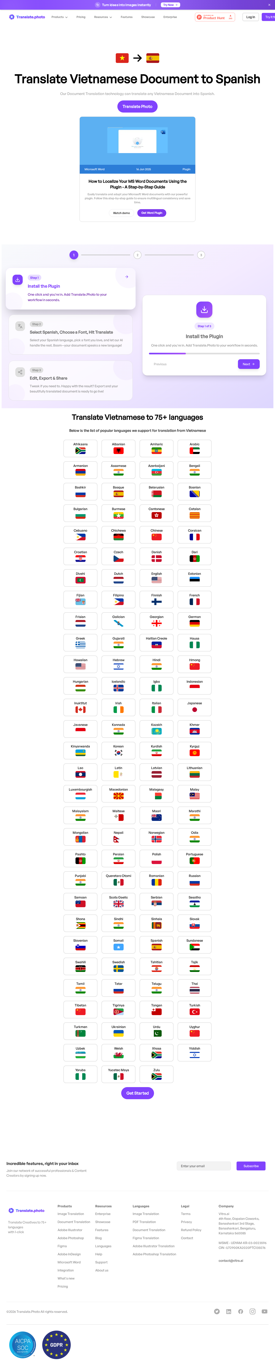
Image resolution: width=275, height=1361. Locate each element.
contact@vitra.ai (231, 1261)
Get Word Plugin (151, 212)
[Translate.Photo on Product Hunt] (215, 17)
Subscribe (251, 1166)
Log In (250, 17)
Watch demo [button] (121, 213)
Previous (160, 364)
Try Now (168, 4)
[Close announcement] (269, 4)
